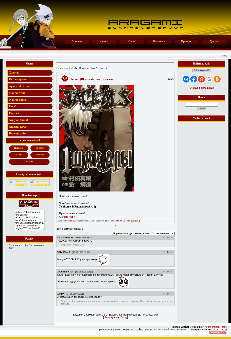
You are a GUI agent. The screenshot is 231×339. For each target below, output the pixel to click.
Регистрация (111, 317)
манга (119, 221)
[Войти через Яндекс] (201, 79)
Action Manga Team (215, 326)
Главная (61, 68)
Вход (124, 317)
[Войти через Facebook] (193, 79)
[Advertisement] (202, 191)
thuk (107, 221)
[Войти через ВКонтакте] (186, 79)
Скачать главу (67, 216)
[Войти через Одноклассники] (217, 79)
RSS (224, 56)
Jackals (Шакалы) (131, 221)
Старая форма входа (201, 87)
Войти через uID (202, 70)
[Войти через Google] (209, 79)
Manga (71, 221)
